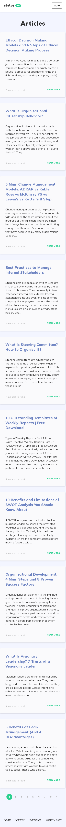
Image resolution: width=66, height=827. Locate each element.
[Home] (12, 5)
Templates (34, 819)
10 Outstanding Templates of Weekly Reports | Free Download (31, 423)
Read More (53, 90)
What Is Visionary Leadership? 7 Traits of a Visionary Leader (27, 661)
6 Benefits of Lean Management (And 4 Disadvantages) (23, 732)
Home (7, 819)
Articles (19, 819)
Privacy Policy (53, 819)
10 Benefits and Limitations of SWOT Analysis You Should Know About (32, 505)
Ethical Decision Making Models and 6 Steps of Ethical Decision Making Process (31, 45)
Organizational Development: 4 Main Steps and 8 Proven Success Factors (31, 579)
